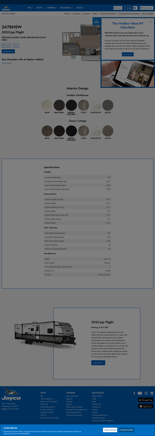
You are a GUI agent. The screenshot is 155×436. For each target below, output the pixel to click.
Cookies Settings (110, 430)
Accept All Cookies (126, 430)
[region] (77, 430)
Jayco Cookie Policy (37, 434)
